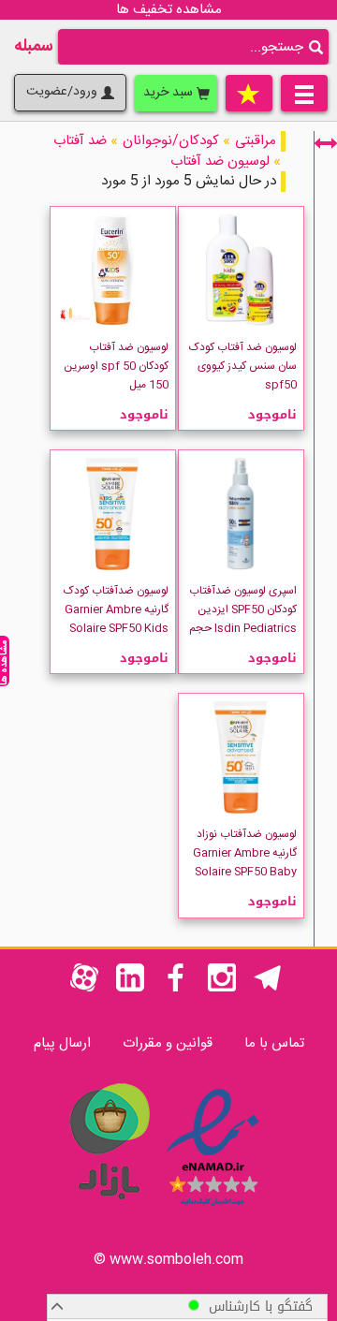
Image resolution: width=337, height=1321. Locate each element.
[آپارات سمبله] (84, 988)
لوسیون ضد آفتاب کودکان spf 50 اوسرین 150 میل (116, 366)
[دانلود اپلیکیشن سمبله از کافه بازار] (108, 1209)
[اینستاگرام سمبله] (222, 988)
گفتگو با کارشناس (256, 1306)
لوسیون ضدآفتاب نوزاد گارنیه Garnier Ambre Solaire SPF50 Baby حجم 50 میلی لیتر (245, 862)
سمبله (33, 47)
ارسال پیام (62, 1043)
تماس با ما (274, 1043)
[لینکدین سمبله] (130, 988)
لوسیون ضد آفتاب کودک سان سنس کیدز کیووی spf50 (243, 366)
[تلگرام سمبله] (268, 988)
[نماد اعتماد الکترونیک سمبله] (212, 1209)
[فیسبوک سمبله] (176, 988)
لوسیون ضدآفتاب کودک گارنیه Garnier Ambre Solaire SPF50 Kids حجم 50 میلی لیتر (116, 618)
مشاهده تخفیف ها (169, 10)
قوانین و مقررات (167, 1043)
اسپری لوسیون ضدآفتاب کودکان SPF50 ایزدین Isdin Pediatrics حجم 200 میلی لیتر (243, 618)
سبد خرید (170, 92)
